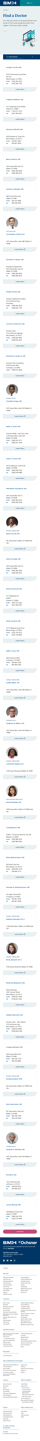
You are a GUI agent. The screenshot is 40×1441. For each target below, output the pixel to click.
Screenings (5, 1418)
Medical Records (25, 1337)
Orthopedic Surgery (25, 1281)
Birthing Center (6, 1308)
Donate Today (24, 1384)
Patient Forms (24, 1339)
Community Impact (25, 1398)
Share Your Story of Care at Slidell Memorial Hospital (11, 1334)
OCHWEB (5, 1431)
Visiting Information (8, 1346)
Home (5, 10)
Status (22, 1346)
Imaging (5, 1292)
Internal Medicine (25, 1277)
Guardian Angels (26, 1389)
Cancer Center (6, 1310)
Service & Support (7, 1395)
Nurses (5, 1387)
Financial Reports (7, 1366)
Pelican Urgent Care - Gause (27, 1313)
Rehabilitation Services (26, 1288)
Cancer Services (7, 1279)
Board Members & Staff (27, 1402)
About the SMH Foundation (27, 1400)
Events (5, 1407)
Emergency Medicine (8, 1281)
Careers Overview (7, 1384)
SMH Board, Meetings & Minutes (10, 1364)
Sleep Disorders (24, 1290)
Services (5, 1273)
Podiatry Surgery (25, 1315)
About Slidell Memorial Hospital (13, 1361)
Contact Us (23, 1370)
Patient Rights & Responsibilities (28, 1341)
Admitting (5, 1304)
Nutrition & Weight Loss (26, 1279)
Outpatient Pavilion (25, 1308)
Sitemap (23, 1372)
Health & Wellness (7, 1415)
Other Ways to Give (26, 1396)
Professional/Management (9, 1393)
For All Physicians (7, 1355)
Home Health (6, 1290)
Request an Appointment (9, 1340)
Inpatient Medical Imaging (27, 1302)
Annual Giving (25, 1387)
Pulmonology (24, 1286)
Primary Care (6, 1286)
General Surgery (7, 1283)
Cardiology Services (8, 1288)
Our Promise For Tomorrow (9, 1370)
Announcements (25, 1415)
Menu (28, 3)
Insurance (23, 1335)
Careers (5, 1380)
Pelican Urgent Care (25, 1283)
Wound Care (24, 1292)
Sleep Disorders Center (26, 1319)
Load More (20, 1231)
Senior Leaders (6, 1368)
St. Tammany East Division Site (10, 1433)
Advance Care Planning (26, 1343)
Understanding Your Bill (26, 1333)
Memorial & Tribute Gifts (28, 1394)
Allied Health (6, 1389)
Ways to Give (24, 1386)
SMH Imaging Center (26, 1321)
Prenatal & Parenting (8, 1416)
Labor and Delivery (7, 1285)
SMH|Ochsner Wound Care (27, 1324)
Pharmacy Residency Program (10, 1397)
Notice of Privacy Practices (27, 1368)
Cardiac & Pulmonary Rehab (9, 1312)
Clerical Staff (6, 1391)
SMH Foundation (26, 1380)
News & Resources (27, 1407)
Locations (6, 1299)
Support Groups (7, 1420)
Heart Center (6, 1322)
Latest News (24, 1411)
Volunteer (23, 1366)
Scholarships (24, 1364)
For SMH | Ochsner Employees (9, 1426)
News (22, 1413)
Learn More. (11, 1248)
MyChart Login (6, 1342)
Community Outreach (8, 1372)
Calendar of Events (7, 1411)
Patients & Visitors (9, 1329)
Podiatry (23, 1285)
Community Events (7, 1413)
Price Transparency (25, 1344)
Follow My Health (7, 1344)
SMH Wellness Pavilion (26, 1322)
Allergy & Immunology (8, 1277)
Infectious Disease (7, 1294)
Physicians (6, 1351)
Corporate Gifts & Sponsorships (26, 1392)
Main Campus (6, 1302)
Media (22, 1416)
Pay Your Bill (6, 1336)
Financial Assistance (9, 1338)
